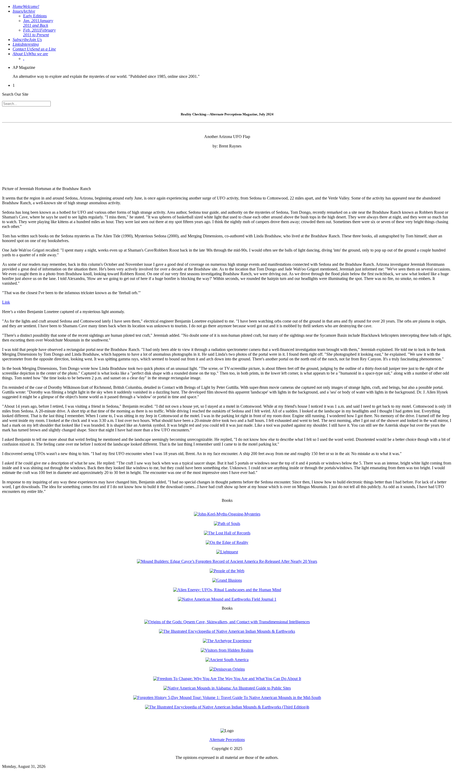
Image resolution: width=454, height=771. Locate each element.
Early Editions (35, 16)
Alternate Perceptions (227, 739)
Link (6, 302)
